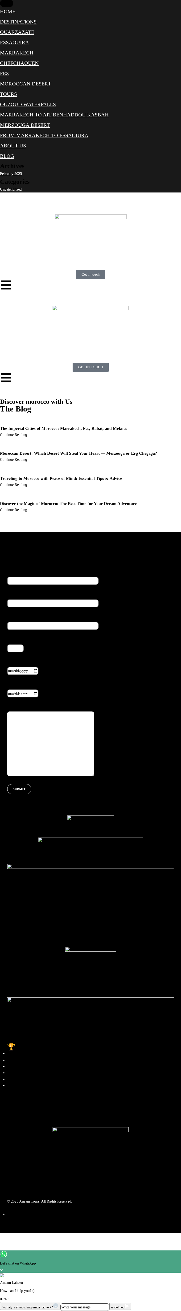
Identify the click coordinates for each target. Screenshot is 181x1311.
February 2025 (11, 174)
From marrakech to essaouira (44, 135)
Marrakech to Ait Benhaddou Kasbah (54, 115)
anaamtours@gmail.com (25, 1118)
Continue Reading (13, 435)
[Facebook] (13, 1184)
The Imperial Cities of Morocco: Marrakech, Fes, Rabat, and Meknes (63, 428)
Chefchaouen (19, 63)
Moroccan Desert (25, 84)
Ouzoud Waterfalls (28, 104)
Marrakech (16, 53)
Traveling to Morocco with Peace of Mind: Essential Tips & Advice (61, 478)
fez (4, 73)
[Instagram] (26, 1184)
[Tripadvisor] (38, 1184)
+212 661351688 (20, 1105)
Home (7, 11)
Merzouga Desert (25, 125)
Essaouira (14, 42)
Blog (7, 156)
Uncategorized (11, 189)
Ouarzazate (17, 32)
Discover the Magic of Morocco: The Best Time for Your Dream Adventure (68, 503)
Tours (8, 94)
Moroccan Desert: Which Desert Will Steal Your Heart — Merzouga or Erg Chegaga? (78, 453)
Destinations (18, 22)
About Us (13, 146)
